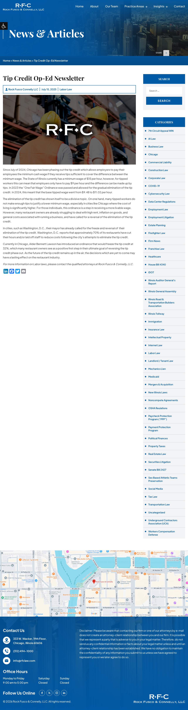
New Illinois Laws (157, 392)
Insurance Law (156, 329)
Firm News (154, 240)
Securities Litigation (159, 461)
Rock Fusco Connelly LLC (23, 89)
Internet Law (155, 345)
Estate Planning (156, 225)
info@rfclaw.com (24, 660)
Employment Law (158, 209)
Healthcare (154, 256)
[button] (4, 26)
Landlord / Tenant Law (160, 360)
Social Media (155, 488)
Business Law (155, 146)
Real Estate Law (157, 453)
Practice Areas (134, 6)
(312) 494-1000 (23, 651)
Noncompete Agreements (163, 400)
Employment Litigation (161, 217)
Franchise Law (156, 248)
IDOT (151, 272)
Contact (179, 6)
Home (79, 6)
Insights (159, 6)
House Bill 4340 (157, 264)
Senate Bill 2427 (157, 469)
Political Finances (158, 438)
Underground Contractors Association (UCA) (162, 522)
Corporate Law (156, 178)
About (94, 6)
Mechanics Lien (157, 368)
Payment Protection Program (159, 429)
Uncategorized (156, 512)
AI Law (152, 138)
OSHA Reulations (157, 408)
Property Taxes (156, 446)
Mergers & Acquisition (160, 384)
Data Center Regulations (161, 201)
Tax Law (152, 496)
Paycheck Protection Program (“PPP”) (160, 417)
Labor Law (66, 89)
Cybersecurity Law (159, 193)
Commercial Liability (160, 162)
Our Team (111, 6)
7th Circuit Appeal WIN (161, 130)
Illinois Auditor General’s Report (161, 282)
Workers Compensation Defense (161, 533)
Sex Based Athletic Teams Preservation (162, 479)
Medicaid (153, 376)
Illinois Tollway (156, 313)
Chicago (153, 154)
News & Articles (22, 60)
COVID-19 (154, 185)
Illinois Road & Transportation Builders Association (161, 302)
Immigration (155, 321)
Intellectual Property (159, 337)
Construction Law (158, 170)
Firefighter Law (156, 233)
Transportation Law (159, 504)
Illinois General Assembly (162, 291)
